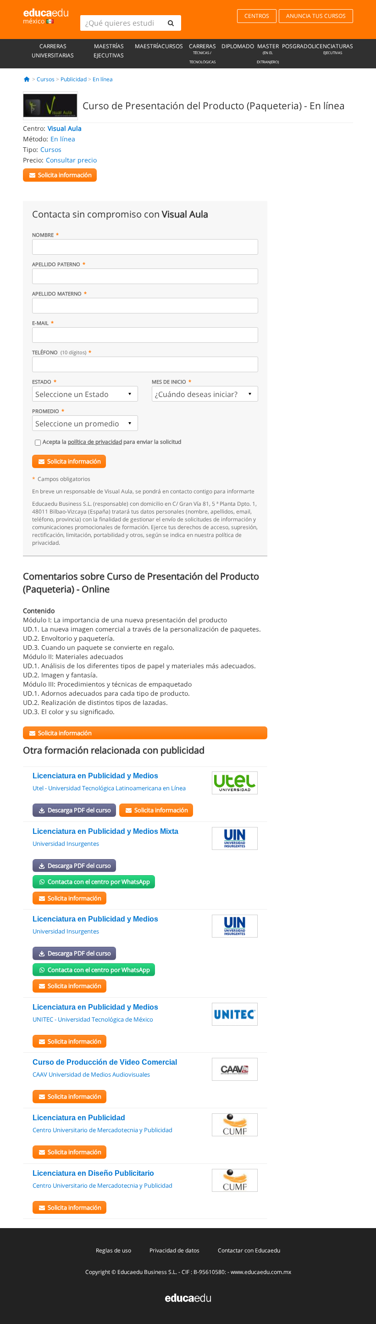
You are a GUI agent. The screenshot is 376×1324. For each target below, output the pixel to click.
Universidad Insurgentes (66, 843)
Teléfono (59, 352)
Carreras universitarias (53, 50)
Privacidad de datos (174, 1250)
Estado (41, 381)
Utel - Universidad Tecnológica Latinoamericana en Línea (109, 788)
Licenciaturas (332, 48)
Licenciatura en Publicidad (79, 1118)
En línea (103, 79)
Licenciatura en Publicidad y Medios (95, 776)
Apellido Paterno (56, 264)
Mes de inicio (169, 381)
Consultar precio (71, 160)
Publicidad (74, 79)
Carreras (202, 53)
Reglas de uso (113, 1250)
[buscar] (170, 23)
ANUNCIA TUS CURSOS (316, 16)
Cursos (172, 46)
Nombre (43, 234)
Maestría (148, 46)
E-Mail (40, 322)
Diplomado (237, 46)
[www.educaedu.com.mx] (188, 1297)
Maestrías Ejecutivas (109, 50)
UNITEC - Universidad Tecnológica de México (93, 1019)
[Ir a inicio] (27, 79)
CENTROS (256, 16)
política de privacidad (95, 442)
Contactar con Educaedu (249, 1250)
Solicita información (74, 461)
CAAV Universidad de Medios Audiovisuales (91, 1074)
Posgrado (297, 46)
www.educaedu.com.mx (261, 1272)
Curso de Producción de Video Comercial (105, 1062)
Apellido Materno (57, 293)
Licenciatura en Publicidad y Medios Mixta (105, 831)
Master (268, 53)
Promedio (45, 411)
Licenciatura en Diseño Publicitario (93, 1173)
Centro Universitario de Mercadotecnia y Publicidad (102, 1130)
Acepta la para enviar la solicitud (112, 442)
